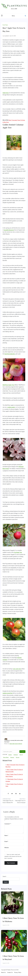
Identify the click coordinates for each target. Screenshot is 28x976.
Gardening (16, 754)
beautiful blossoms (9, 230)
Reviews (17, 757)
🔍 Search (22, 751)
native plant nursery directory (16, 743)
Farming (10, 754)
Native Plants (6, 757)
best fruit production (10, 354)
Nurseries (12, 757)
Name (6, 835)
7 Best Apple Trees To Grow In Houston (20, 801)
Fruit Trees (5, 25)
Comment (7, 823)
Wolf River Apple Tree (8, 385)
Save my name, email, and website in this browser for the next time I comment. (12, 856)
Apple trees (6, 92)
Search (4, 876)
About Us (3, 972)
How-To (21, 754)
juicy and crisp (17, 668)
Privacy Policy (17, 972)
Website (6, 847)
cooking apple (11, 407)
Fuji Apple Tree (18, 552)
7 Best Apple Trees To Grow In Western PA (8, 801)
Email (6, 841)
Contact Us (10, 972)
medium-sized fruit (7, 693)
